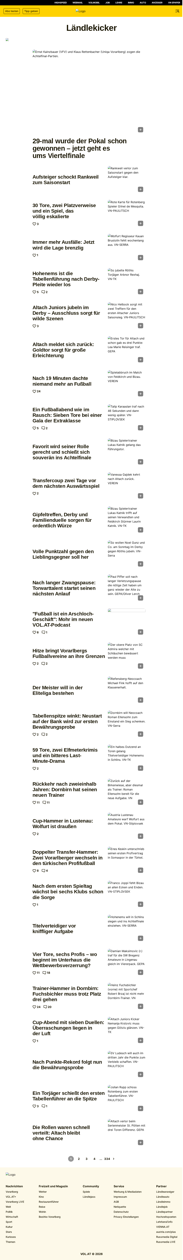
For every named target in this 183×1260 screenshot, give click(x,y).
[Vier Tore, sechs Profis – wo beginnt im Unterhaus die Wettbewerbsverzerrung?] (126, 963)
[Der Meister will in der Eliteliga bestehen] (126, 691)
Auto (143, 2)
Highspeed (61, 2)
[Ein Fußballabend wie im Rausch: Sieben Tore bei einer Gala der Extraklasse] (126, 418)
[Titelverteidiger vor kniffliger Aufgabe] (126, 929)
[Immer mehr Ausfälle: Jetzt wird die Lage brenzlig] (126, 248)
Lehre (118, 2)
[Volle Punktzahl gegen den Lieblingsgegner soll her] (126, 554)
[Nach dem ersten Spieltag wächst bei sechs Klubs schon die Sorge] (126, 895)
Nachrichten (14, 1186)
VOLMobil (94, 2)
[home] (91, 11)
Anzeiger (157, 2)
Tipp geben (31, 11)
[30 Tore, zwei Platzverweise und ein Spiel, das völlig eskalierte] (126, 214)
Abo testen (11, 11)
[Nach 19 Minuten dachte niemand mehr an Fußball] (126, 384)
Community (91, 1186)
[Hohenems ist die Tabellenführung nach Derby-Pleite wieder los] (126, 282)
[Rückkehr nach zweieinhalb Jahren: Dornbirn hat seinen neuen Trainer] (126, 793)
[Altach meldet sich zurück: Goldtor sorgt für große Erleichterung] (126, 350)
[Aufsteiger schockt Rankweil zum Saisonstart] (126, 180)
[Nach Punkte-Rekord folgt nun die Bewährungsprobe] (126, 1065)
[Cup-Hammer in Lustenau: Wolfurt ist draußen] (126, 827)
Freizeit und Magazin (53, 1186)
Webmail (78, 2)
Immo (131, 2)
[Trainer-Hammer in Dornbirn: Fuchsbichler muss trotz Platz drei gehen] (126, 997)
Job (107, 2)
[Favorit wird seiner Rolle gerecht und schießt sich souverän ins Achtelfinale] (126, 452)
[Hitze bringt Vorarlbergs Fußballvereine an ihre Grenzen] (126, 657)
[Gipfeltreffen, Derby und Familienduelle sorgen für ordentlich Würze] (126, 520)
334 (107, 1159)
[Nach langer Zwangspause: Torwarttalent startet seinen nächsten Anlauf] (126, 588)
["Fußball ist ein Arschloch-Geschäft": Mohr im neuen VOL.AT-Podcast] (126, 623)
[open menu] (177, 11)
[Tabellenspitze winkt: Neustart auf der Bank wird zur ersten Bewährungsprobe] (126, 725)
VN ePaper (174, 2)
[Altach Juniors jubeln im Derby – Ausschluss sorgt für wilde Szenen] (126, 316)
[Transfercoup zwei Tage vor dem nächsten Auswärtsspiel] (126, 486)
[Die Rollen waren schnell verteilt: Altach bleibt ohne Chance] (126, 1133)
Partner (161, 1186)
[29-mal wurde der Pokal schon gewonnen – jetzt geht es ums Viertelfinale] (89, 92)
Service (119, 1186)
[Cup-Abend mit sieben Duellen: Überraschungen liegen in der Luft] (126, 1031)
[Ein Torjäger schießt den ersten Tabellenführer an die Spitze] (126, 1099)
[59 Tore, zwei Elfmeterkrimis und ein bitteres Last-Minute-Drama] (126, 759)
